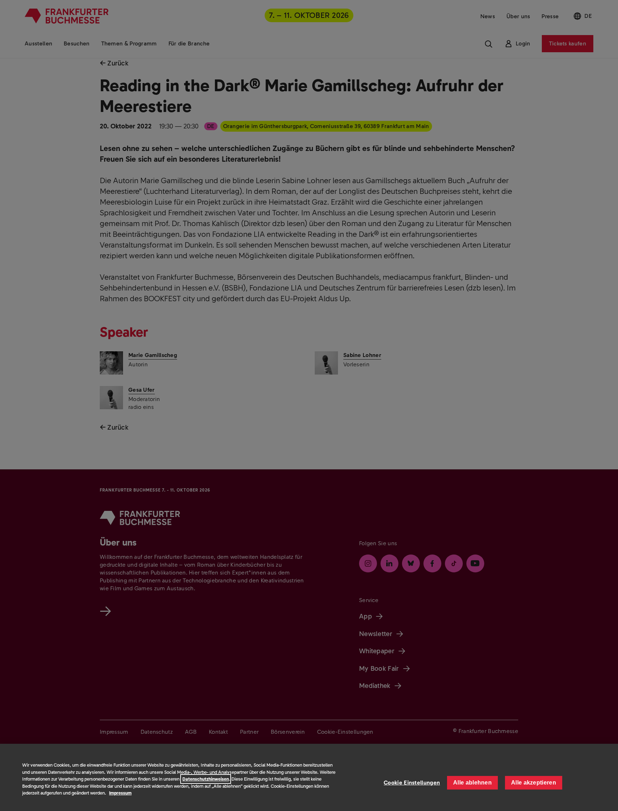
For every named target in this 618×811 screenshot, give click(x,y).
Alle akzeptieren (533, 783)
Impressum (120, 793)
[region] (309, 777)
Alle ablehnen (472, 783)
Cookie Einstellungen (412, 782)
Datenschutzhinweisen (205, 779)
